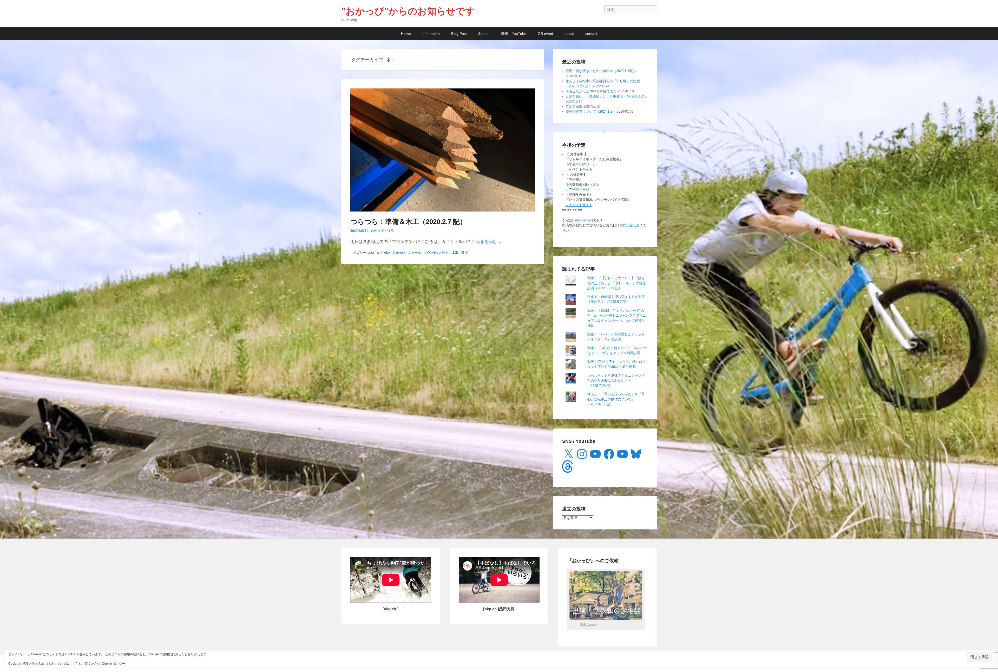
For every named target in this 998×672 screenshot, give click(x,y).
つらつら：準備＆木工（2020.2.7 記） (408, 222)
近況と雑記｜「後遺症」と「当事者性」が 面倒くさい (607, 96)
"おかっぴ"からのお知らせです (408, 11)
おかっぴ (377, 231)
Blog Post (459, 33)
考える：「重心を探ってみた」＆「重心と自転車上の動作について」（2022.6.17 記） (616, 399)
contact (591, 33)
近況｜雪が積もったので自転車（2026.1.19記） (602, 71)
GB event (545, 33)
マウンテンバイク (436, 252)
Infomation (431, 33)
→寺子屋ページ (577, 189)
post (370, 252)
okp (387, 252)
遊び (464, 252)
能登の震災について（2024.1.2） (591, 111)
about (569, 33)
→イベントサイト (579, 169)
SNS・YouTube (513, 33)
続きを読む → (489, 241)
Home (406, 33)
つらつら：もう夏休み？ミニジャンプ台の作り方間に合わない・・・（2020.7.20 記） (616, 381)
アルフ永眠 (574, 106)
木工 (455, 252)
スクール (414, 252)
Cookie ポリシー (113, 663)
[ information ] (582, 220)
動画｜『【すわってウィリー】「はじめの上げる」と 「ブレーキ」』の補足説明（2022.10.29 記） (616, 283)
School (483, 33)
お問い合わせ (630, 225)
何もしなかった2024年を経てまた (591, 91)
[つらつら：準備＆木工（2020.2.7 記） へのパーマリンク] (442, 150)
